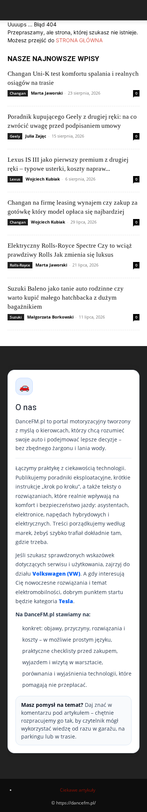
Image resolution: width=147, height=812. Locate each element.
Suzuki (16, 317)
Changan (18, 93)
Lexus (15, 179)
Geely (15, 136)
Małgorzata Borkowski (50, 317)
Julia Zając (35, 136)
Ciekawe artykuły (77, 790)
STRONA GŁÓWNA (79, 40)
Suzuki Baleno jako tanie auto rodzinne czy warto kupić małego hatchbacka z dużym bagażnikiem (66, 297)
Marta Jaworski (47, 93)
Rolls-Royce (20, 265)
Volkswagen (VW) (56, 573)
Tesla (66, 601)
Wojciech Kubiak (43, 179)
